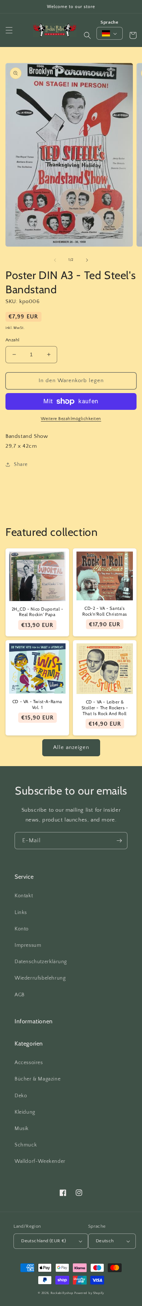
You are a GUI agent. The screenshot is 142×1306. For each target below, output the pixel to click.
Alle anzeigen (71, 747)
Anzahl (12, 339)
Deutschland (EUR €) (43, 1240)
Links (21, 912)
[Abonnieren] (119, 840)
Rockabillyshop (62, 1293)
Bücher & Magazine (37, 1079)
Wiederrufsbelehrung (40, 978)
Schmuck (26, 1145)
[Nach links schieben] (55, 260)
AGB (20, 995)
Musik (22, 1129)
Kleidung (25, 1112)
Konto (22, 929)
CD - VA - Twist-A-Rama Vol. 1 (37, 704)
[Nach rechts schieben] (87, 260)
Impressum (28, 945)
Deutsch (105, 1240)
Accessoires (29, 1063)
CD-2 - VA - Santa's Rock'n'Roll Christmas (104, 611)
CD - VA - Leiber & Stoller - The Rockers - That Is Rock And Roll (105, 707)
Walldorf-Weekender (40, 1161)
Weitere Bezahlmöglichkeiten (71, 418)
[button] (9, 30)
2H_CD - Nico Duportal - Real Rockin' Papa (37, 611)
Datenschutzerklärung (41, 962)
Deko (21, 1096)
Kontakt (24, 896)
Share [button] (21, 464)
